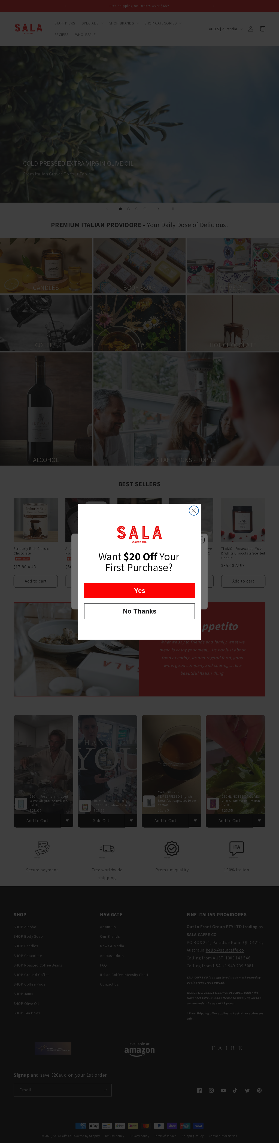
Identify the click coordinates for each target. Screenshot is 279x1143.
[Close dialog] (194, 510)
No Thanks (139, 611)
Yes (139, 590)
